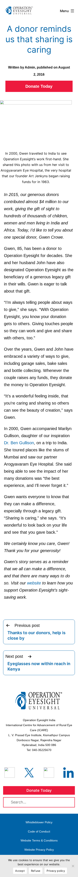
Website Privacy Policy (39, 849)
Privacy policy (56, 870)
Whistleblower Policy (39, 822)
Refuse (36, 870)
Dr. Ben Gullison (19, 442)
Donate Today (38, 86)
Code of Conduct (39, 831)
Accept (20, 870)
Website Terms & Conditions (39, 840)
